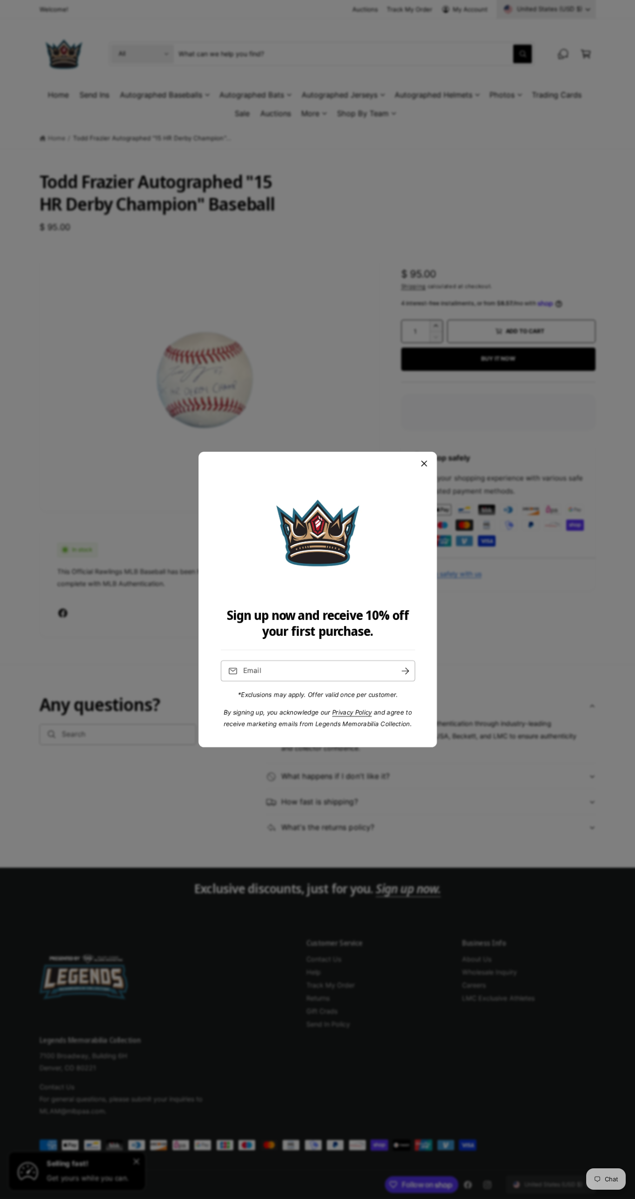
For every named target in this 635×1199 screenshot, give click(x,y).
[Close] (424, 464)
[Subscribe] (405, 670)
